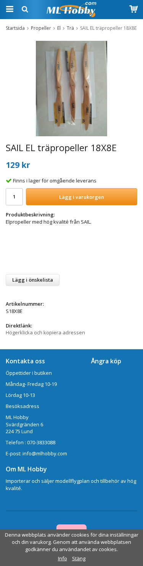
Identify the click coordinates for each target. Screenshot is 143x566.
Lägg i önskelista (32, 279)
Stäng (78, 558)
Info (62, 558)
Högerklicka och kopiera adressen (45, 332)
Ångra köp (106, 361)
